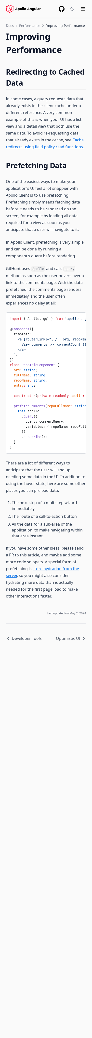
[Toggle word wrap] (70, 318)
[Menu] (83, 9)
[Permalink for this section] (27, 83)
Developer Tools (27, 638)
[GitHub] (62, 9)
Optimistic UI (68, 638)
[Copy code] (78, 318)
